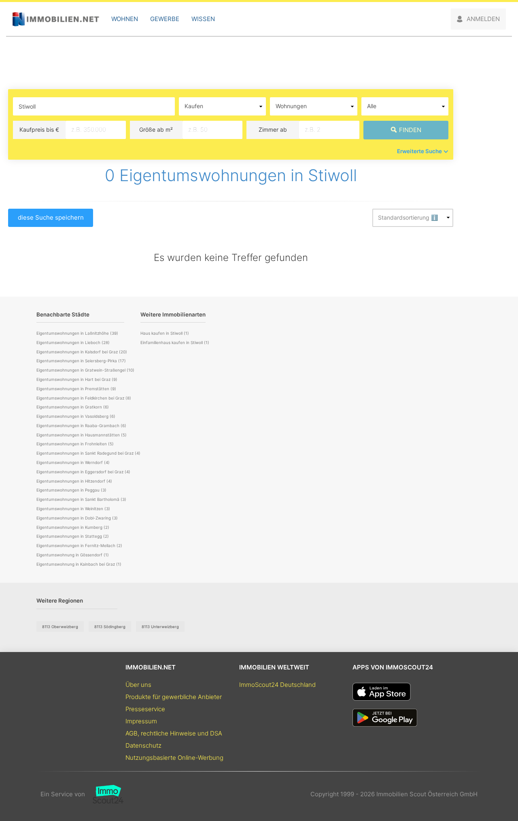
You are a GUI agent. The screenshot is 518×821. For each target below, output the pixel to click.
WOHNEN (124, 19)
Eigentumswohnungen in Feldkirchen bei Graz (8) (83, 398)
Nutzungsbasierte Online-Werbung (174, 757)
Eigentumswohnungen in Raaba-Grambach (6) (81, 425)
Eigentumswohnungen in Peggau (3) (71, 489)
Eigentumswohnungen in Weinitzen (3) (73, 508)
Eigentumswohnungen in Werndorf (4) (73, 462)
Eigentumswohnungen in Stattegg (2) (72, 536)
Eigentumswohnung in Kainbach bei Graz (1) (78, 564)
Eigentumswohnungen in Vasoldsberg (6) (75, 416)
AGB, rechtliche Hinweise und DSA (173, 733)
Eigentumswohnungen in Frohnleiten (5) (75, 443)
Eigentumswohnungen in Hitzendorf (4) (74, 481)
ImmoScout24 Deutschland (277, 684)
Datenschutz (143, 745)
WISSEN (203, 19)
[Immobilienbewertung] (104, 794)
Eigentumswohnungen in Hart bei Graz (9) (76, 379)
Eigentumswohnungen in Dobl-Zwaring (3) (77, 517)
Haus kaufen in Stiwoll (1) (164, 333)
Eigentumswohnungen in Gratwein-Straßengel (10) (85, 370)
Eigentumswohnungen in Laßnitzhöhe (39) (77, 333)
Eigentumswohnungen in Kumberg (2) (72, 527)
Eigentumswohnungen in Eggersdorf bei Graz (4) (83, 471)
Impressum (141, 721)
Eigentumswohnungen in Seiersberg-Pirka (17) (81, 360)
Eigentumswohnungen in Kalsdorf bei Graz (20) (81, 351)
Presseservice (145, 709)
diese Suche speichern (51, 217)
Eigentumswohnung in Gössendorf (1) (72, 554)
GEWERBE (164, 19)
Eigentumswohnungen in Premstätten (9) (76, 388)
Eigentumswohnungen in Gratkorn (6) (72, 406)
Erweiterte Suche (419, 151)
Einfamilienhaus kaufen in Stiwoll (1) (174, 342)
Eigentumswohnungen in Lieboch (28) (73, 342)
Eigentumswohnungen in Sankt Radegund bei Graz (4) (88, 453)
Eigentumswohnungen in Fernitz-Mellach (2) (79, 545)
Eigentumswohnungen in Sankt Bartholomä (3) (81, 499)
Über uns (138, 684)
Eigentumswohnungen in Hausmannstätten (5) (81, 434)
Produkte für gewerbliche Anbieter (173, 697)
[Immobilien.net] (55, 19)
